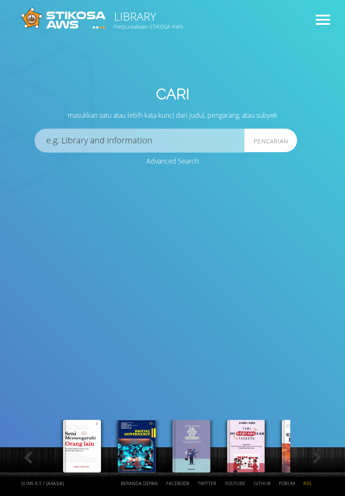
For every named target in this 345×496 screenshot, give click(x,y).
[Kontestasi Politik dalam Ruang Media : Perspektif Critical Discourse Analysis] (246, 467)
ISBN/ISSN (235, 67)
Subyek (145, 67)
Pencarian (271, 141)
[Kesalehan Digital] (137, 467)
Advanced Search (172, 161)
